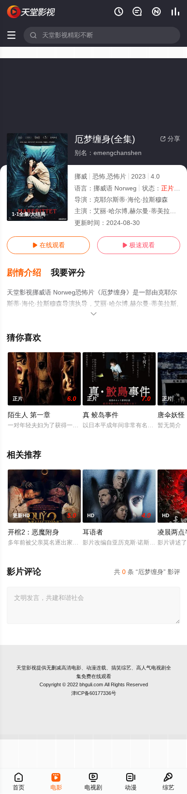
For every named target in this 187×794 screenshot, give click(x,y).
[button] (29, 272)
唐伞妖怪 (171, 415)
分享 (170, 138)
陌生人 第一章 (29, 415)
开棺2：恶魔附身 (33, 532)
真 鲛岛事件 (100, 415)
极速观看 (138, 245)
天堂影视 (26, 667)
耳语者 (93, 532)
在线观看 (48, 245)
